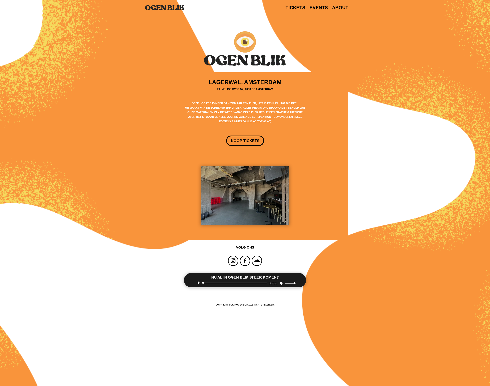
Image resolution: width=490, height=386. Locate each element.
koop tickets (245, 141)
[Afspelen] (198, 283)
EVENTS (319, 8)
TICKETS (295, 8)
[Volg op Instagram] (233, 261)
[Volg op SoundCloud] (257, 261)
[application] (244, 283)
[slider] (289, 283)
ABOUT (340, 8)
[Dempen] (281, 283)
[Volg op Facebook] (245, 261)
